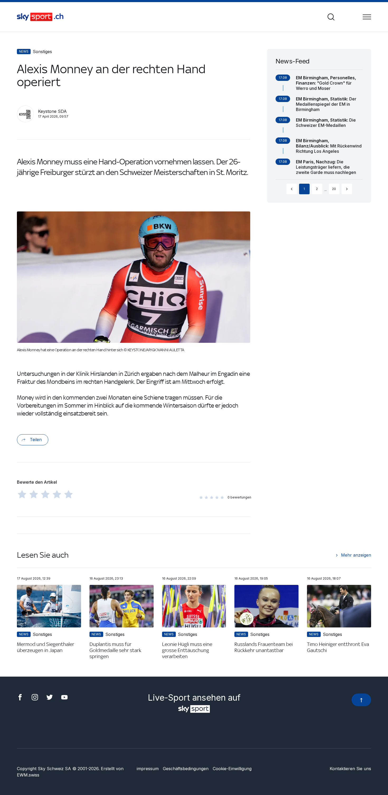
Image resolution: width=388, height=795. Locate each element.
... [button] (325, 190)
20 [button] (334, 189)
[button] (291, 189)
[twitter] (49, 696)
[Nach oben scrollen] (361, 700)
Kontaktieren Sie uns (350, 768)
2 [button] (317, 189)
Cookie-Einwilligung (232, 768)
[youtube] (64, 696)
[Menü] (366, 16)
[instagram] (35, 696)
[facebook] (20, 696)
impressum (148, 768)
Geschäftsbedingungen (186, 768)
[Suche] (331, 16)
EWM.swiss (28, 775)
